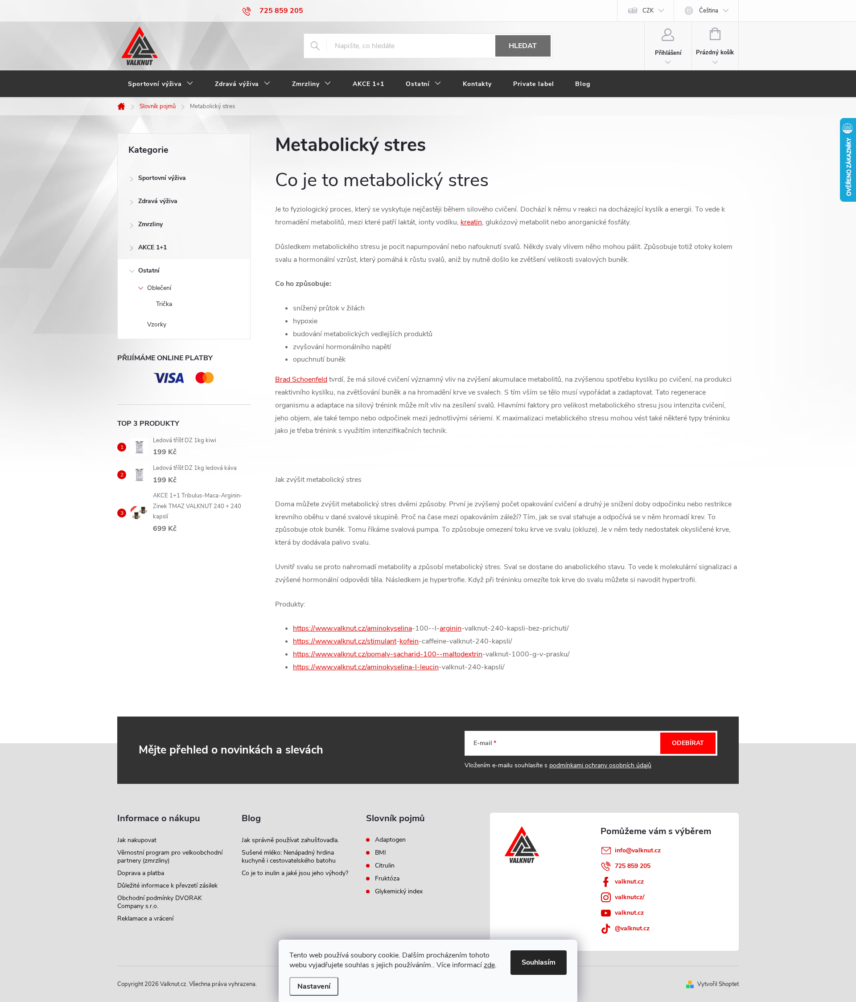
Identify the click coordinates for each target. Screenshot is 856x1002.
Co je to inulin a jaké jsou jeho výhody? (295, 873)
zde (489, 965)
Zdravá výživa (157, 201)
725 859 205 (632, 866)
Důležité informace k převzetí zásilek (167, 885)
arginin (450, 628)
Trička (164, 304)
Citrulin (385, 865)
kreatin (471, 222)
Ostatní (149, 270)
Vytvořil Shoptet (718, 984)
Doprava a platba (140, 873)
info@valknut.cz (638, 850)
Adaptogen (390, 839)
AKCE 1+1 (152, 247)
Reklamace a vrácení (145, 918)
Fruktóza (387, 878)
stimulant (381, 641)
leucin (429, 667)
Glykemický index (399, 891)
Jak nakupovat (136, 840)
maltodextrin (462, 654)
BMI (380, 852)
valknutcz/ (629, 897)
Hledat (523, 46)
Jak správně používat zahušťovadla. (290, 840)
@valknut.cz (632, 928)
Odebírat (688, 743)
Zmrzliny (150, 224)
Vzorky (156, 324)
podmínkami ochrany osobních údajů (600, 765)
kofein (409, 641)
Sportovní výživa (162, 178)
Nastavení (313, 986)
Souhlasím (539, 962)
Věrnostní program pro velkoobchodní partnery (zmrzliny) (169, 856)
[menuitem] (160, 84)
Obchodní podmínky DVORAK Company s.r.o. (159, 902)
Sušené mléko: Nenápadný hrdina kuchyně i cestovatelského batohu (289, 856)
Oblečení (159, 288)
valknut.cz (629, 881)
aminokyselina (389, 628)
